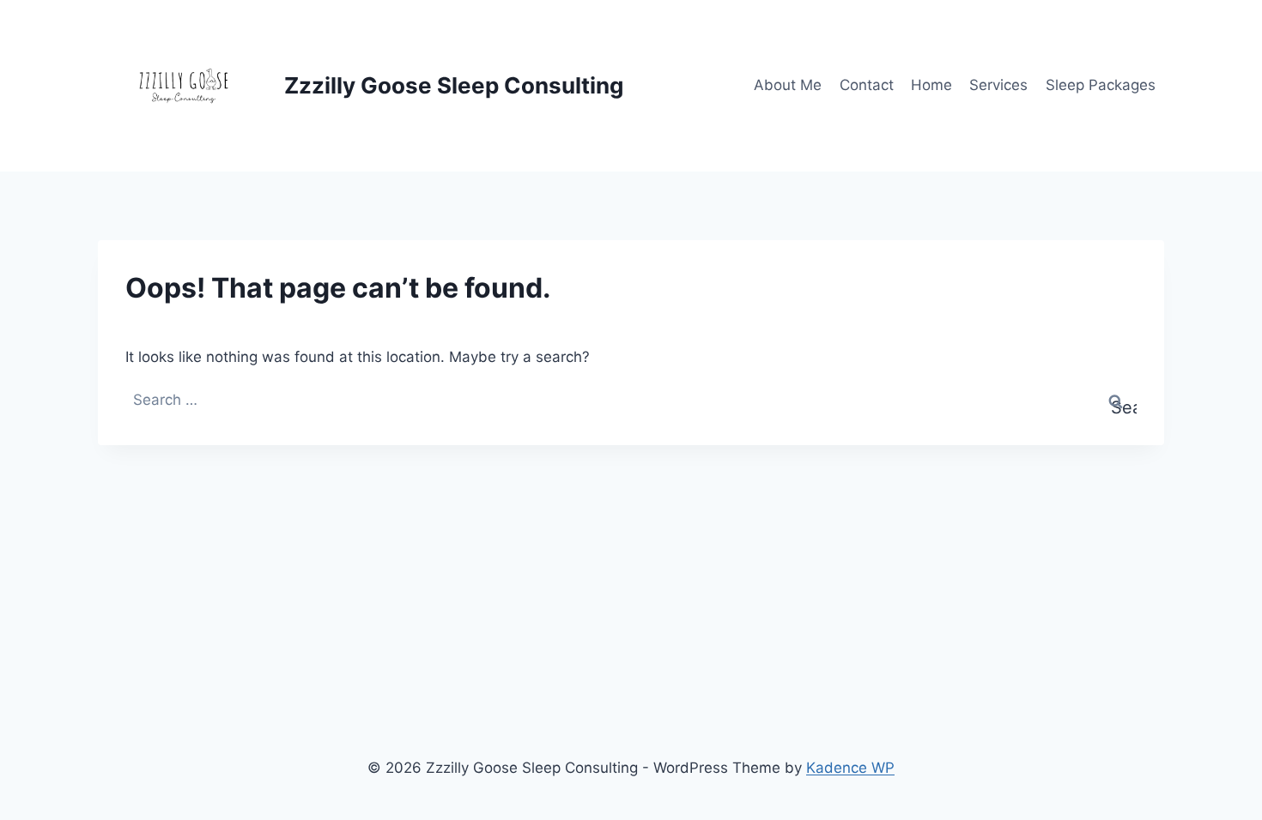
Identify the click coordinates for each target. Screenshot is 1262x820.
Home (931, 84)
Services (998, 84)
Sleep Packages (1101, 84)
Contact (867, 84)
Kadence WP (850, 767)
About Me (788, 84)
